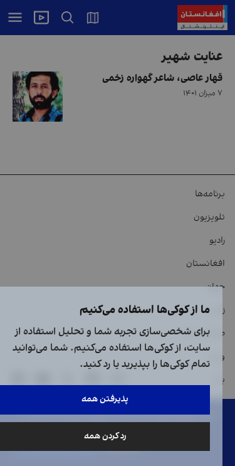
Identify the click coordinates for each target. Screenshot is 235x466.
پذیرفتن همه (104, 399)
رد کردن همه (105, 436)
